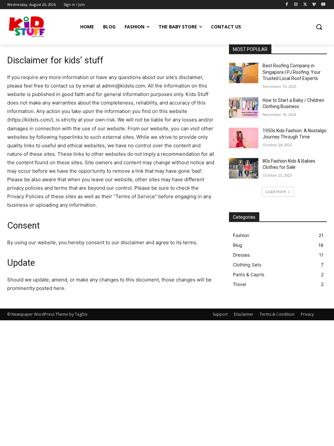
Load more (276, 191)
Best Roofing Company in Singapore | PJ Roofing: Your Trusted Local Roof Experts (292, 72)
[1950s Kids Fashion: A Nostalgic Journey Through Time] (243, 138)
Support (220, 314)
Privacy (307, 314)
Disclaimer (243, 314)
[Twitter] (305, 4)
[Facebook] (287, 4)
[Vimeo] (314, 4)
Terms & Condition (277, 314)
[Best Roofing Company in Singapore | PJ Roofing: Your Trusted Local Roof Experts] (243, 73)
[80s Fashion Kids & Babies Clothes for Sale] (243, 168)
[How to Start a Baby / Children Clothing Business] (243, 107)
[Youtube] (323, 4)
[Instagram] (296, 4)
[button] (319, 27)
